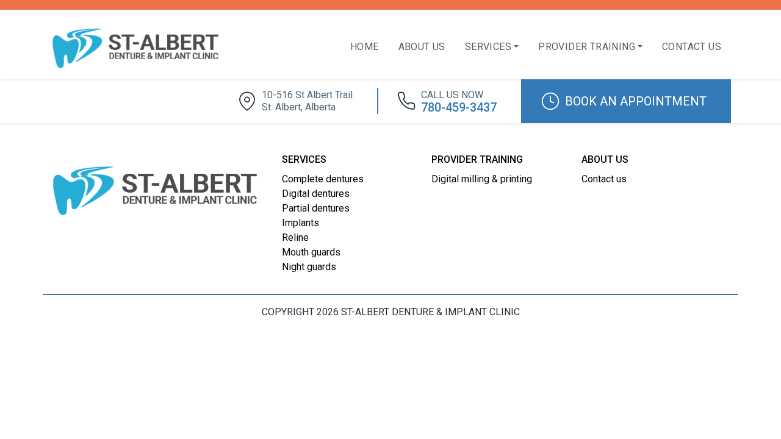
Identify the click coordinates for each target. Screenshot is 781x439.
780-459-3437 (459, 102)
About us (421, 46)
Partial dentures (316, 208)
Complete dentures (323, 179)
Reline (295, 237)
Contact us (691, 46)
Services (488, 46)
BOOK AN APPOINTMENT (636, 101)
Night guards (309, 267)
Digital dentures (316, 193)
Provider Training (586, 46)
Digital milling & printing (481, 179)
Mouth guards (311, 252)
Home (364, 46)
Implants (300, 223)
